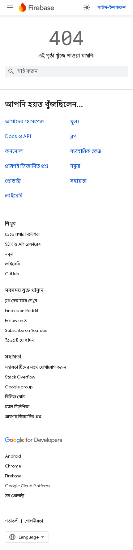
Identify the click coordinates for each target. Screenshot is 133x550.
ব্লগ (73, 136)
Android (13, 456)
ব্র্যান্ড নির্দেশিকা (17, 406)
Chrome (13, 466)
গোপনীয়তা (33, 520)
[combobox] (66, 71)
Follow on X (16, 320)
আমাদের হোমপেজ (24, 122)
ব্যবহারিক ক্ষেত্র (85, 151)
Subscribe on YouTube (26, 330)
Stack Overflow (20, 377)
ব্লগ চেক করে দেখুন (21, 300)
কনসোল (14, 151)
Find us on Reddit (21, 310)
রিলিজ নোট (15, 397)
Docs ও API (18, 136)
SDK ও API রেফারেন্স (23, 244)
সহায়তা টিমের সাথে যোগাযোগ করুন (35, 367)
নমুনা (75, 166)
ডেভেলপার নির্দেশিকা (23, 234)
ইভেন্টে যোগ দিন (19, 340)
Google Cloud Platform (27, 486)
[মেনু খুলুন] (10, 7)
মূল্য (74, 122)
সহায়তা (78, 181)
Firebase (13, 476)
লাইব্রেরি (13, 196)
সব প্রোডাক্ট (14, 495)
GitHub (12, 274)
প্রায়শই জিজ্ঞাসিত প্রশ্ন (26, 166)
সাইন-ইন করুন (111, 7)
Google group (18, 387)
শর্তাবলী (12, 520)
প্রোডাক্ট (13, 181)
